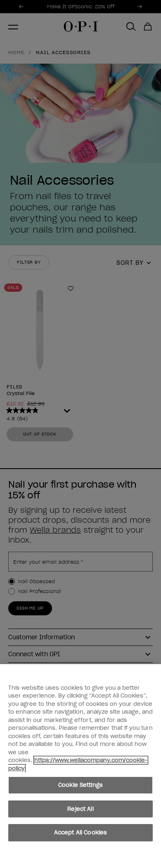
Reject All (80, 808)
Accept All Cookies (80, 832)
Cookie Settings (80, 784)
